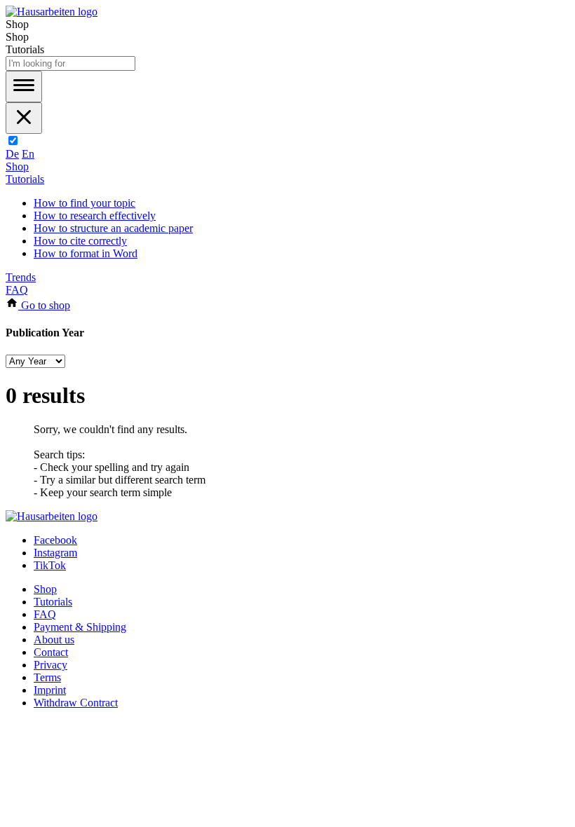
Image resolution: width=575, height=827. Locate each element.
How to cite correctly (80, 241)
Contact (51, 652)
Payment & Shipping (80, 627)
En (28, 154)
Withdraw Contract (76, 703)
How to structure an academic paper (113, 228)
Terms (47, 677)
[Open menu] (24, 86)
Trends (21, 277)
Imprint (50, 690)
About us (54, 639)
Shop (17, 166)
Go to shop (44, 305)
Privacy (50, 665)
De (12, 154)
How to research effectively (95, 215)
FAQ (17, 290)
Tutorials (25, 179)
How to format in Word (85, 253)
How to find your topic (84, 203)
